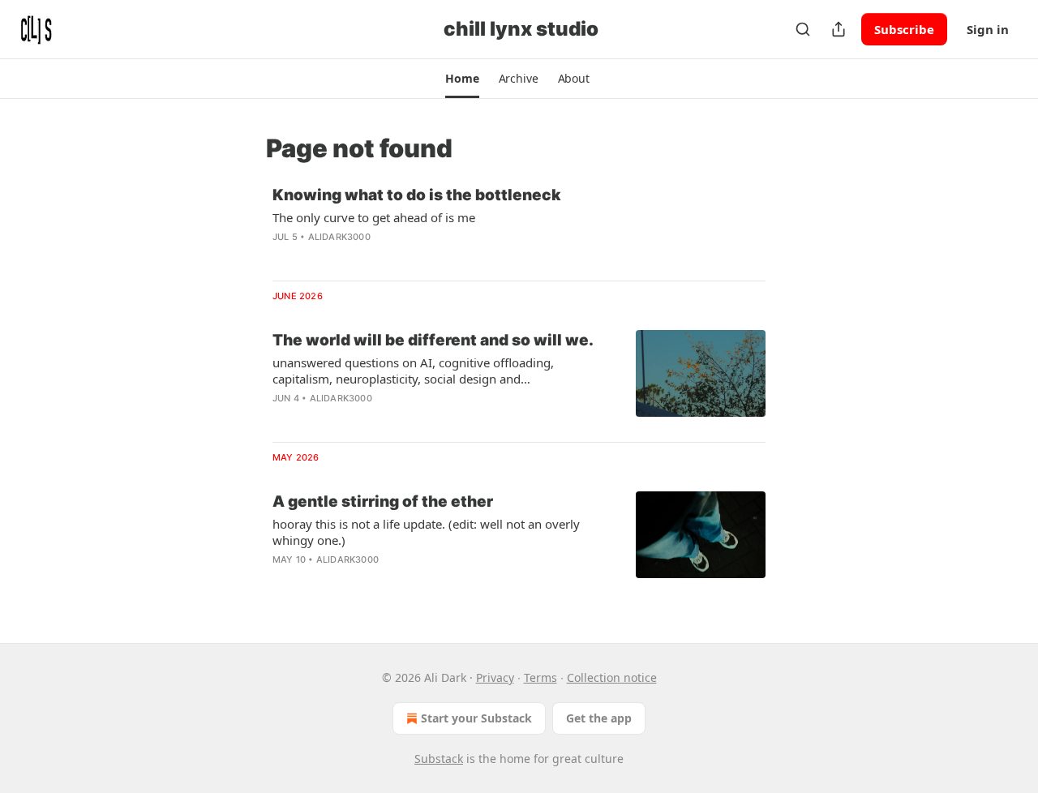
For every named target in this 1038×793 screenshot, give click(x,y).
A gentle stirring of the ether (382, 501)
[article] (519, 226)
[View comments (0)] (396, 258)
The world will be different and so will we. (433, 340)
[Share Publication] (838, 29)
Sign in (988, 29)
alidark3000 (339, 236)
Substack (438, 758)
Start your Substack (476, 718)
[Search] (803, 29)
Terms (540, 677)
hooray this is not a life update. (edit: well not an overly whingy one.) (426, 532)
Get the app (599, 718)
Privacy (495, 677)
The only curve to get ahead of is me (373, 217)
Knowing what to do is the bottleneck (416, 195)
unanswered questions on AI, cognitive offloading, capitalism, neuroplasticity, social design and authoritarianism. (413, 370)
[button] (461, 78)
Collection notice (612, 677)
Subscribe (904, 29)
